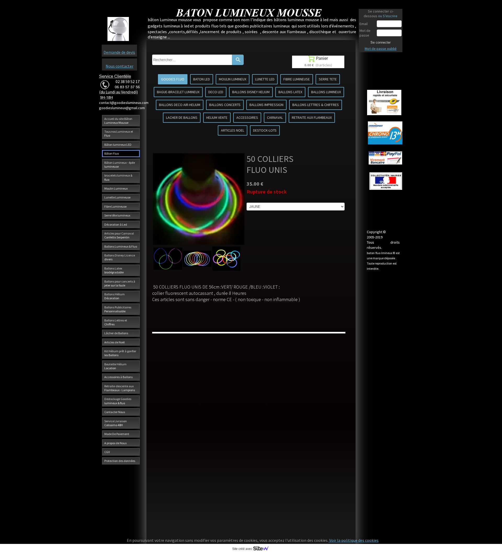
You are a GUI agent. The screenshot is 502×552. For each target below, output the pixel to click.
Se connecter (380, 42)
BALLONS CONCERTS (225, 104)
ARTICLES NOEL (232, 130)
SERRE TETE (328, 79)
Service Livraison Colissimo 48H (115, 423)
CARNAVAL (275, 117)
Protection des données (119, 461)
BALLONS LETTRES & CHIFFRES (315, 104)
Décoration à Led (115, 224)
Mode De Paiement (116, 434)
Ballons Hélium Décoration (114, 296)
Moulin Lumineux (116, 188)
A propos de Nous (115, 443)
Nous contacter (119, 66)
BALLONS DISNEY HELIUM (251, 92)
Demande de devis (119, 52)
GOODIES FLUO (172, 79)
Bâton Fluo (111, 153)
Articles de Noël (114, 342)
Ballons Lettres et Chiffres (115, 322)
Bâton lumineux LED (118, 144)
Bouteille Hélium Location (115, 366)
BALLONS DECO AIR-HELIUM (179, 104)
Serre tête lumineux (117, 215)
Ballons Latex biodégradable (114, 270)
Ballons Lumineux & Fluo (120, 246)
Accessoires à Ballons (118, 377)
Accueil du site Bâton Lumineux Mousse (118, 121)
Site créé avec (242, 549)
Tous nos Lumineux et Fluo (118, 133)
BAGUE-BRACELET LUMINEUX (178, 92)
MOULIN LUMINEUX (232, 79)
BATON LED (201, 79)
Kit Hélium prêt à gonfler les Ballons (120, 353)
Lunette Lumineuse (117, 197)
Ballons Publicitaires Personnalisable (117, 309)
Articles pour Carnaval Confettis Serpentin (119, 235)
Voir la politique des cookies (353, 540)
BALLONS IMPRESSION (266, 104)
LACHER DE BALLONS (181, 117)
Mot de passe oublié (381, 48)
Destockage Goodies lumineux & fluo (117, 401)
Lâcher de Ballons (116, 333)
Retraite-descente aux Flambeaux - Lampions (119, 388)
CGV (107, 452)
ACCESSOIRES (247, 117)
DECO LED (215, 92)
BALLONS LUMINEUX (326, 92)
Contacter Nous (114, 412)
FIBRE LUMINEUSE (296, 79)
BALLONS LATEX (290, 92)
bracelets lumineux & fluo (118, 177)
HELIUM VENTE (216, 117)
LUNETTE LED (265, 79)
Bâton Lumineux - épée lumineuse (119, 164)
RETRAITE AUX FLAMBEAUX (312, 117)
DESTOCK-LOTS (265, 130)
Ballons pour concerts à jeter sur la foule (119, 283)
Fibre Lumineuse (115, 206)
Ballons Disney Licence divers (119, 257)
